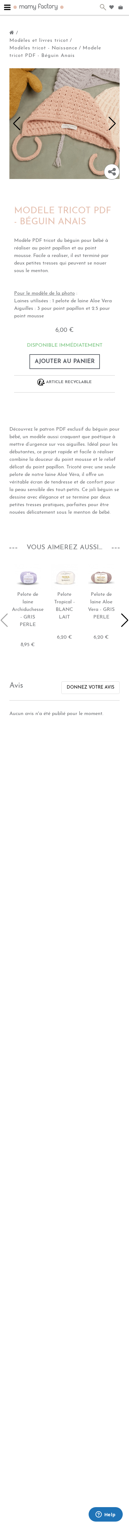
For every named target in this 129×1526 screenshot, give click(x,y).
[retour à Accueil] (11, 33)
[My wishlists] (111, 7)
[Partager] (112, 172)
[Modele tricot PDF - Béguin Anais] (64, 123)
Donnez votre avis (90, 687)
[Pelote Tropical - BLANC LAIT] (64, 577)
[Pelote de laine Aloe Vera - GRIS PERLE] (101, 577)
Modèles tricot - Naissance (43, 48)
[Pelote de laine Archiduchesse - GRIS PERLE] (27, 577)
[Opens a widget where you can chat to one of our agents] (105, 1515)
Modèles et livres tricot (38, 40)
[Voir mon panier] (121, 8)
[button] (17, 124)
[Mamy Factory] (38, 6)
